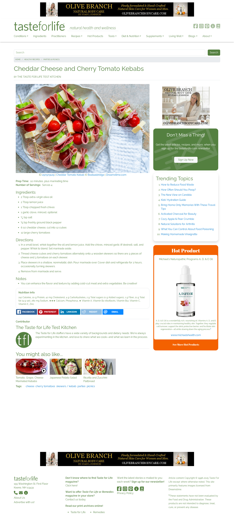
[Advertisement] (186, 400)
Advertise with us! (24, 502)
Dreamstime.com (116, 174)
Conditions (20, 36)
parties (81, 386)
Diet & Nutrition (130, 36)
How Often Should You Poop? (178, 189)
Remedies (99, 512)
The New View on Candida (176, 194)
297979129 (48, 174)
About (206, 36)
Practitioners (58, 36)
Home (18, 59)
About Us (19, 497)
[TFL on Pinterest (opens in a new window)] (207, 26)
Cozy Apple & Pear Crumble (177, 218)
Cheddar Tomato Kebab (70, 174)
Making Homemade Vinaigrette (179, 234)
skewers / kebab (66, 386)
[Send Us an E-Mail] (21, 492)
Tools (111, 36)
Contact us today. (75, 499)
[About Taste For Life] (213, 26)
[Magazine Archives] (218, 26)
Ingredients (39, 36)
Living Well (175, 36)
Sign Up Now (186, 159)
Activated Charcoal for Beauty (178, 213)
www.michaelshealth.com (186, 335)
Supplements (154, 36)
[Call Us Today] (16, 492)
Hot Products (95, 36)
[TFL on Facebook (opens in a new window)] (195, 26)
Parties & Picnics (51, 59)
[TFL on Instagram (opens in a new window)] (201, 26)
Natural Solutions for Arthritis (178, 224)
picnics (91, 386)
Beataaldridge (96, 174)
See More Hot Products (186, 344)
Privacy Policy (125, 493)
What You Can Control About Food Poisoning (187, 229)
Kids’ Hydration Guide (173, 199)
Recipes (75, 36)
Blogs (191, 36)
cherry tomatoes (45, 386)
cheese (30, 386)
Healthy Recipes (32, 59)
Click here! (71, 485)
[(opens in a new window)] (186, 291)
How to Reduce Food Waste (177, 184)
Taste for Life (78, 512)
